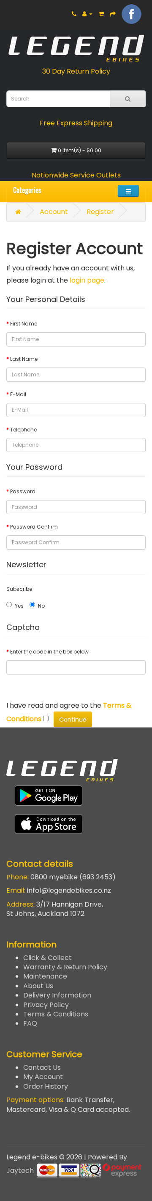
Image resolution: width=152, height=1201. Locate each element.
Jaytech (20, 1170)
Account (54, 212)
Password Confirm (34, 526)
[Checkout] (113, 14)
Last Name (24, 358)
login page (87, 280)
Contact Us (42, 1067)
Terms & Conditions (55, 1014)
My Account (43, 1077)
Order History (45, 1086)
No (41, 605)
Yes (19, 605)
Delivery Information (57, 995)
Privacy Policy (46, 1005)
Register (100, 212)
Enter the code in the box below (49, 651)
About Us (38, 986)
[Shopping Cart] (101, 14)
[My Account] (87, 14)
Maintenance (45, 976)
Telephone (23, 429)
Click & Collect (47, 958)
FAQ (30, 1023)
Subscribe (19, 589)
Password (22, 491)
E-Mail (18, 394)
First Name (23, 323)
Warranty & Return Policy (65, 967)
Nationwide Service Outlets (76, 175)
